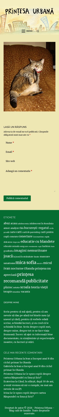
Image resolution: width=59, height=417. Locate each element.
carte (13, 232)
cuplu (46, 236)
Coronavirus (38, 237)
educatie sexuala (11, 246)
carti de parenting (31, 232)
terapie (8, 291)
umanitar (16, 292)
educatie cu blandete (37, 241)
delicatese (8, 242)
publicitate (37, 281)
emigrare (24, 246)
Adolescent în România (41, 223)
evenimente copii (35, 246)
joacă (8, 256)
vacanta (25, 291)
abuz (7, 223)
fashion (46, 246)
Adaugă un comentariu (19, 171)
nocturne (17, 268)
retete (16, 287)
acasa (13, 223)
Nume (10, 142)
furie (53, 246)
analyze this (17, 228)
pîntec (8, 287)
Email (10, 152)
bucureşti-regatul (36, 228)
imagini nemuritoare (30, 250)
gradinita (9, 251)
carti (19, 232)
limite (36, 257)
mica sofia (25, 262)
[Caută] (38, 31)
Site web (10, 161)
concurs (13, 236)
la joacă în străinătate (23, 256)
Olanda (29, 268)
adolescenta (23, 223)
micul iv (40, 263)
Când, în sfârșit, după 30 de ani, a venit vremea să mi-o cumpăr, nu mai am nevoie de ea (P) (29, 385)
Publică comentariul (17, 198)
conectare (25, 236)
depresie (16, 242)
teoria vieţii (39, 287)
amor (7, 228)
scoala (25, 287)
